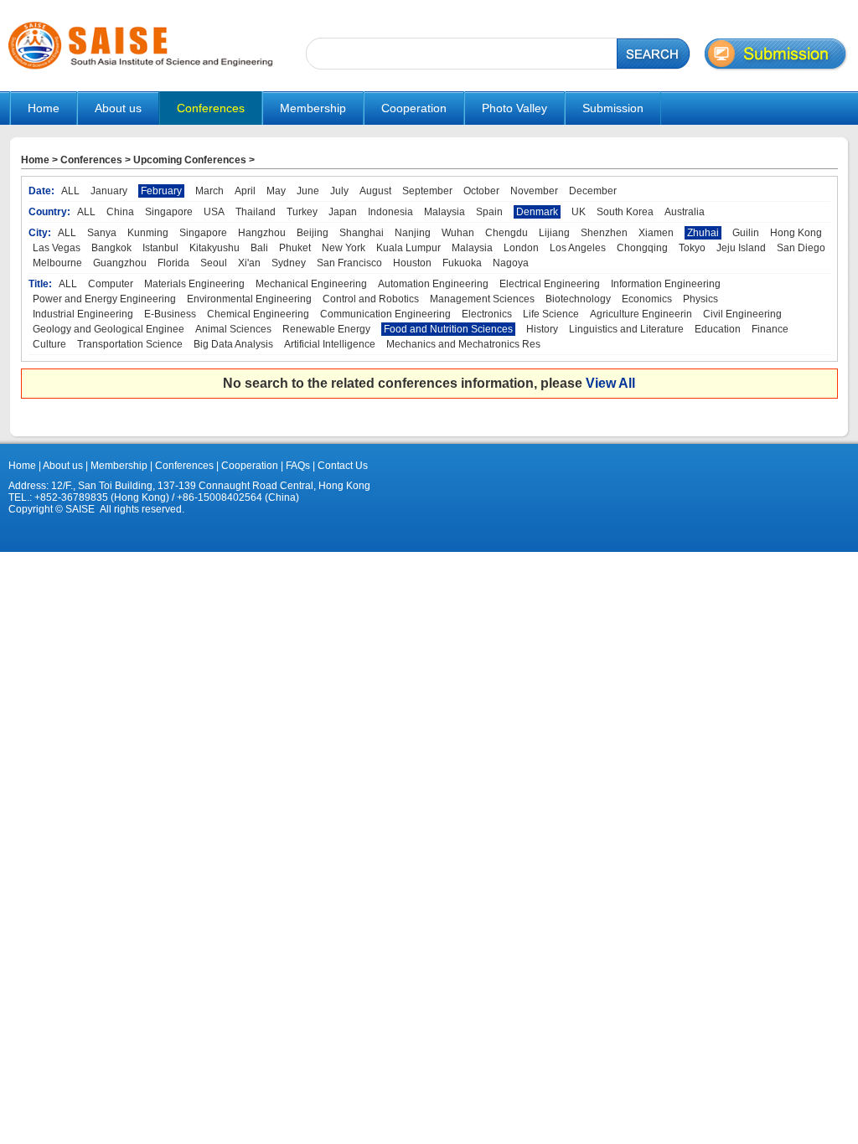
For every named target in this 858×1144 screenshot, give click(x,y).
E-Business (170, 314)
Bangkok (111, 248)
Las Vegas (56, 248)
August (375, 191)
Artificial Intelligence (329, 344)
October (481, 191)
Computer (110, 284)
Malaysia (444, 212)
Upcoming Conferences (189, 160)
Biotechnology (578, 299)
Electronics (487, 314)
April (245, 191)
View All (610, 383)
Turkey (302, 212)
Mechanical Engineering (311, 284)
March (209, 191)
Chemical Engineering (258, 314)
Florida (173, 263)
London (521, 248)
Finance (770, 329)
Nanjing (413, 233)
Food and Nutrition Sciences (448, 329)
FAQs (298, 466)
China (120, 212)
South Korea (625, 212)
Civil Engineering (742, 314)
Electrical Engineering (549, 284)
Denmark (537, 212)
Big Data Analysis (233, 344)
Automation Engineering (433, 284)
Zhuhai (703, 233)
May (276, 191)
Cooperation (248, 466)
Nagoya (511, 263)
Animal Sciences (233, 329)
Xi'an (249, 263)
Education (718, 329)
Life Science (551, 314)
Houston (412, 263)
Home (43, 108)
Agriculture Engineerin (641, 314)
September (427, 191)
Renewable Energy (326, 329)
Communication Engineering (385, 314)
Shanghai (361, 233)
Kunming (147, 233)
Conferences (91, 160)
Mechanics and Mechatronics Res (463, 344)
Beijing (312, 233)
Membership (118, 466)
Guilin (745, 233)
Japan (342, 212)
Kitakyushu (214, 248)
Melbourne (57, 263)
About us (63, 466)
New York (343, 248)
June (308, 191)
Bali (259, 248)
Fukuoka (462, 263)
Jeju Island (741, 248)
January (108, 191)
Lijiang (554, 233)
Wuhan (458, 233)
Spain (489, 212)
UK (578, 212)
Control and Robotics (371, 299)
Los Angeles (578, 248)
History (542, 329)
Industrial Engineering (83, 314)
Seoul (213, 263)
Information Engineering (666, 284)
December (593, 191)
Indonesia (390, 212)
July (339, 191)
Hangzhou (262, 233)
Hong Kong (796, 233)
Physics (700, 299)
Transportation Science (130, 344)
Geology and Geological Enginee (108, 329)
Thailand (255, 212)
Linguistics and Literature (626, 329)
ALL (70, 191)
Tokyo (692, 248)
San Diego (801, 248)
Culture (49, 344)
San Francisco (349, 263)
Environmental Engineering (249, 299)
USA (214, 212)
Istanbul (160, 248)
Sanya (101, 233)
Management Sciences (482, 299)
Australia (684, 212)
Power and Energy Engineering (104, 299)
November (534, 191)
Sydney (288, 263)
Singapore (169, 212)
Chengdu (506, 233)
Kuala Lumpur (408, 248)
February (161, 191)
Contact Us (341, 466)
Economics (647, 299)
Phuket (295, 248)
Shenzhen (604, 233)
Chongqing (642, 248)
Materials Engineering (194, 284)
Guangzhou (120, 263)
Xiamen (656, 233)
